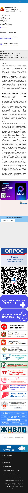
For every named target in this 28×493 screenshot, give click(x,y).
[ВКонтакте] (12, 489)
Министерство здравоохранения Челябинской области (13, 9)
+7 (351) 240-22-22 (5, 15)
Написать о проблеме (8, 220)
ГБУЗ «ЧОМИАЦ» (19, 480)
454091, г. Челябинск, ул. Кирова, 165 (15, 483)
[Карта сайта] (16, 1)
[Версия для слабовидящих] (20, 1)
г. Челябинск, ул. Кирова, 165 (8, 32)
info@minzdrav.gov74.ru (18, 486)
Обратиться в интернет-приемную (9, 45)
